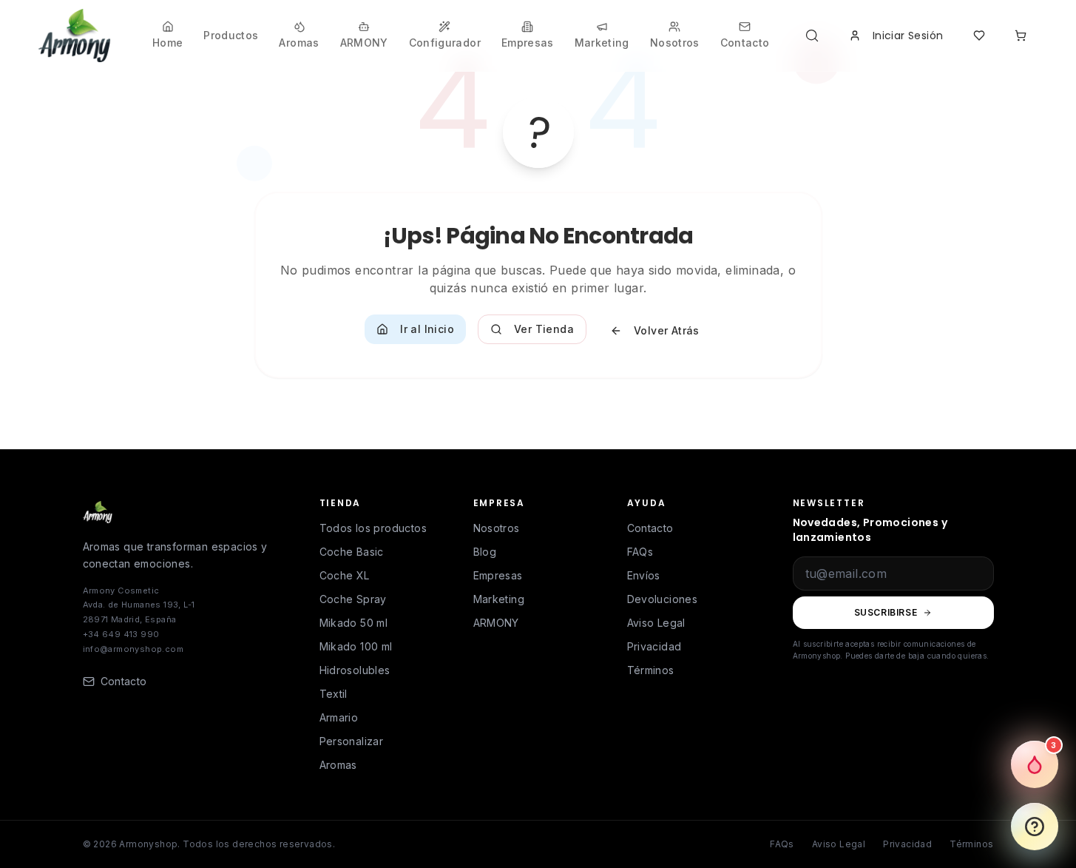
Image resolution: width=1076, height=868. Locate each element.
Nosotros (496, 528)
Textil (333, 693)
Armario (339, 717)
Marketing (499, 599)
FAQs (640, 551)
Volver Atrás (667, 330)
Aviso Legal (656, 622)
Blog (485, 551)
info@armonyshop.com (133, 649)
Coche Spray (353, 599)
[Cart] (1020, 35)
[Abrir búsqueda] (815, 35)
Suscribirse (886, 612)
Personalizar (351, 741)
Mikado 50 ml (353, 622)
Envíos (643, 575)
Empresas (498, 575)
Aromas (338, 764)
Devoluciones (662, 599)
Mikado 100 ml (356, 646)
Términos (650, 670)
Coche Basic (351, 551)
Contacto (650, 528)
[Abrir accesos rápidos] (1034, 826)
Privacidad (654, 646)
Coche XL (344, 575)
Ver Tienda (544, 329)
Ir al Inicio (427, 329)
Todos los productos (373, 528)
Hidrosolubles (354, 670)
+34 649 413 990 (121, 634)
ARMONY (496, 622)
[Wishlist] (979, 35)
